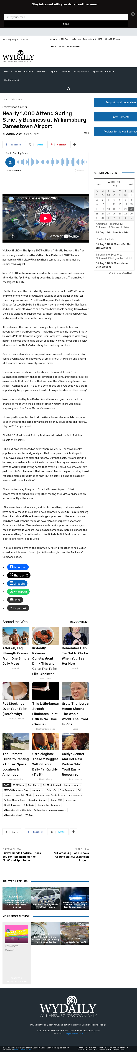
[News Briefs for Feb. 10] (74, 933)
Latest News (17, 99)
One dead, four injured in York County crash (45, 906)
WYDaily (29, 815)
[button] (68, 88)
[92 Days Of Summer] (16, 934)
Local (23, 107)
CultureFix (51, 790)
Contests (16, 978)
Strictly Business (12, 805)
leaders (7, 795)
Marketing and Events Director (51, 795)
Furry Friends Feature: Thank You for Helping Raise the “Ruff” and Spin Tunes (21, 856)
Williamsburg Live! (13, 815)
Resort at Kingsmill (38, 800)
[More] (74, 144)
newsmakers (75, 795)
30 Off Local (18, 785)
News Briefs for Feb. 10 (74, 942)
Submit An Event (106, 173)
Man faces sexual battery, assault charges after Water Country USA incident (17, 903)
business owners (72, 785)
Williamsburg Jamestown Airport (50, 810)
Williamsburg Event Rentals (17, 810)
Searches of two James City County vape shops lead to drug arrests (74, 904)
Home (5, 99)
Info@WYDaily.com (73, 1033)
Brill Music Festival (52, 785)
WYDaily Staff (14, 134)
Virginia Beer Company (49, 805)
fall (79, 790)
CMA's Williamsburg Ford (16, 790)
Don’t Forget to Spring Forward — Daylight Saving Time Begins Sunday (45, 939)
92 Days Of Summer (17, 981)
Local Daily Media (23, 795)
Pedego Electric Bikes (14, 800)
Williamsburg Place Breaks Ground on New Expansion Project (71, 856)
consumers (37, 790)
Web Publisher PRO (23, 1050)
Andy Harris (33, 785)
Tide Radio (29, 805)
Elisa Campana (67, 790)
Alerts (45, 901)
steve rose (71, 800)
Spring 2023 (56, 800)
